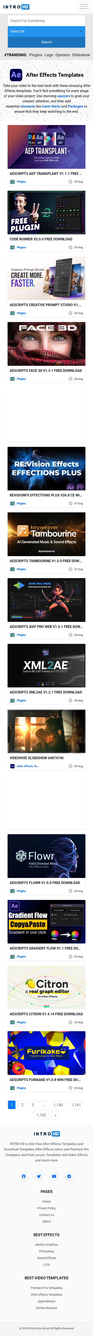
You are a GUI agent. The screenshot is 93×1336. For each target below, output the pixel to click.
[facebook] (23, 1176)
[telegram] (69, 1176)
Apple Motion (46, 1301)
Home (47, 1201)
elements (28, 106)
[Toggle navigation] (83, 7)
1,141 (76, 1105)
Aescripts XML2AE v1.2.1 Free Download (46, 692)
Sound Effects (46, 1258)
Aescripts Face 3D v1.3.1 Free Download (46, 371)
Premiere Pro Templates (47, 1288)
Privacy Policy (46, 1208)
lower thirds (51, 106)
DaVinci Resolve (46, 1308)
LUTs (46, 1264)
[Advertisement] (35, 415)
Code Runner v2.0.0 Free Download (41, 239)
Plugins (35, 55)
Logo (49, 55)
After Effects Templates (28, 766)
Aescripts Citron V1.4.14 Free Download (46, 1014)
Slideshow (81, 55)
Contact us (46, 1215)
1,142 (41, 1115)
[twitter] (39, 1176)
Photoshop (46, 1251)
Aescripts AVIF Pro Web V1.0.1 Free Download (50, 627)
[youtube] (54, 1176)
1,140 (58, 1105)
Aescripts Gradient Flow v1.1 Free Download (51, 948)
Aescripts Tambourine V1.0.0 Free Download (50, 561)
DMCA (46, 1221)
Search (46, 42)
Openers (62, 55)
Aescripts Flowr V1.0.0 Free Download (45, 883)
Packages (75, 106)
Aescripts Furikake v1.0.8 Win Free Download (51, 1080)
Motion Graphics (46, 1244)
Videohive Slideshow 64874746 (37, 758)
